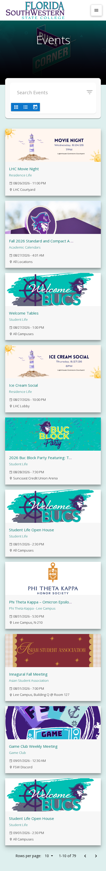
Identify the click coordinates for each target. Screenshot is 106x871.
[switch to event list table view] (25, 107)
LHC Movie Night (24, 168)
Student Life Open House (31, 529)
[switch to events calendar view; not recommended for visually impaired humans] (35, 107)
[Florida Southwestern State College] (46, 10)
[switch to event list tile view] (16, 107)
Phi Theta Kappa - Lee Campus (32, 608)
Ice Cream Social (23, 385)
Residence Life (20, 175)
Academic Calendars (24, 247)
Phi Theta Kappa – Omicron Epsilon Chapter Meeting (55, 601)
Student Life (18, 319)
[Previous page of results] (85, 856)
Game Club (17, 752)
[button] (91, 92)
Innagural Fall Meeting (28, 674)
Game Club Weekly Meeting (33, 746)
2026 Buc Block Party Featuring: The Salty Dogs (51, 457)
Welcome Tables (24, 313)
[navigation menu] (96, 10)
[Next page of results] (95, 856)
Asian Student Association (29, 680)
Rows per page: (32, 855)
